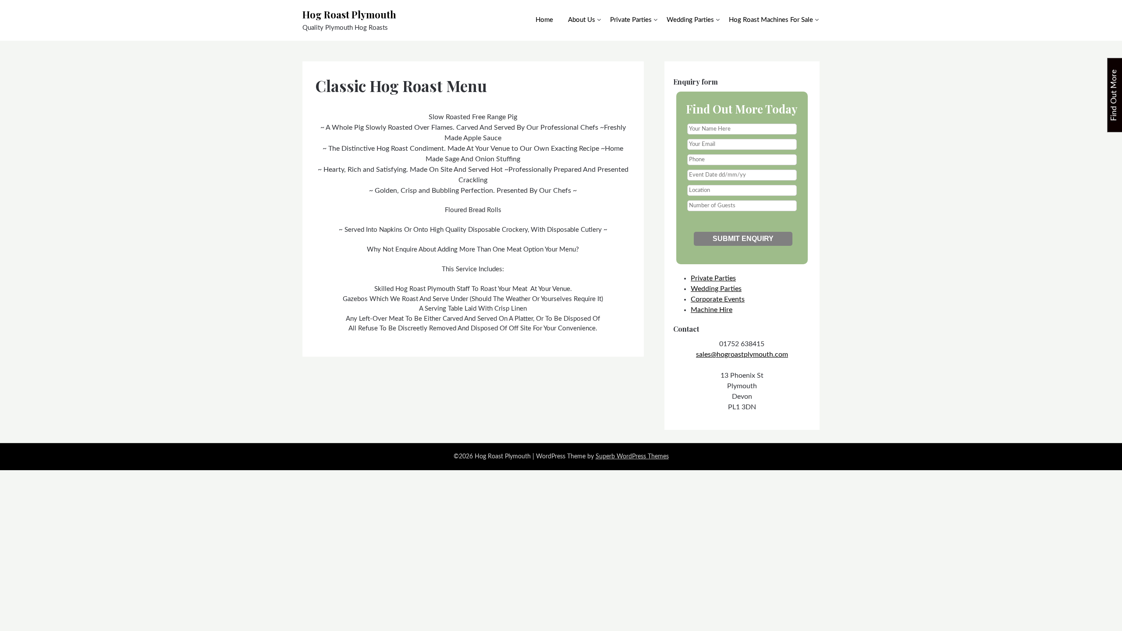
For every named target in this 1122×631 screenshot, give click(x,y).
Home (544, 20)
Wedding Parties (690, 20)
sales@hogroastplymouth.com (742, 354)
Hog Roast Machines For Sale (771, 20)
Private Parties (631, 20)
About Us (581, 20)
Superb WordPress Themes (632, 457)
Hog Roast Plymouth (349, 14)
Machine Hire (711, 309)
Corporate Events (718, 299)
